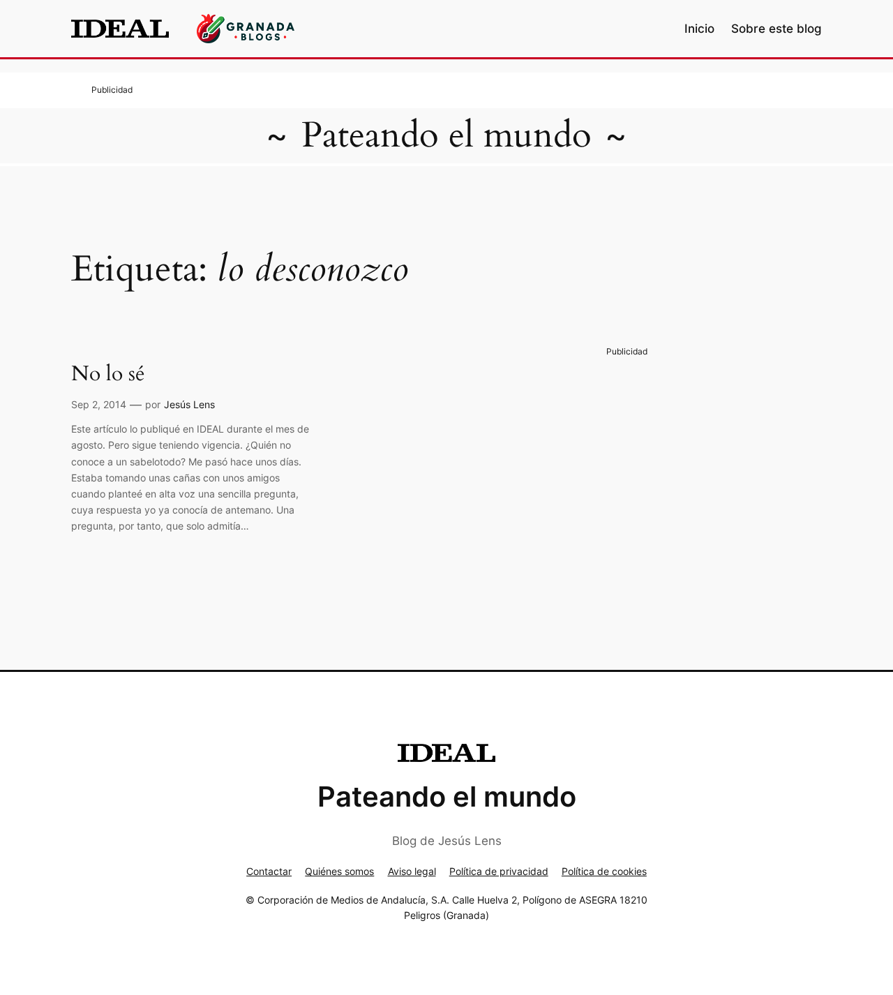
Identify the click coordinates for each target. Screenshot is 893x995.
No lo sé (108, 374)
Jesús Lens (189, 404)
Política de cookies (604, 871)
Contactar (269, 871)
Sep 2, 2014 (98, 404)
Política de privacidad (498, 871)
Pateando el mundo (446, 135)
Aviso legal (412, 871)
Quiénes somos (339, 871)
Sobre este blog (776, 29)
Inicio (699, 29)
